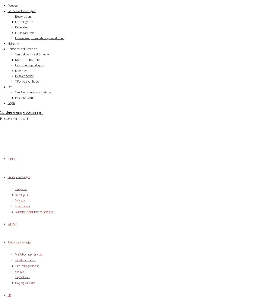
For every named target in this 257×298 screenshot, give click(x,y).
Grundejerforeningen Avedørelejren (21, 112)
